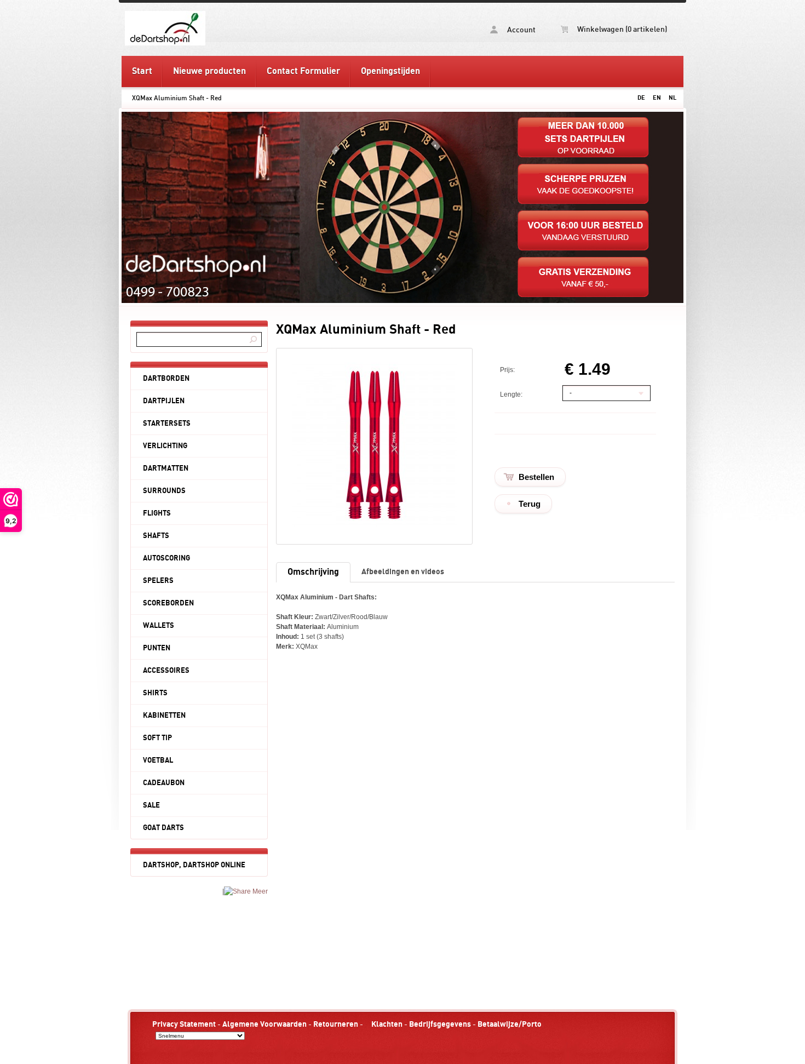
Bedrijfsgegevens (440, 1024)
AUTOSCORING (166, 558)
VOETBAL (158, 760)
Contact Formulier (303, 71)
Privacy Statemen (182, 1024)
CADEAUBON (164, 783)
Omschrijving (313, 572)
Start (142, 71)
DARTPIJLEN (164, 401)
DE (641, 98)
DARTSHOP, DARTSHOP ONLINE (194, 865)
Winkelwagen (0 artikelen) (621, 29)
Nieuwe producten (209, 71)
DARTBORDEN (166, 378)
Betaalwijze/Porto (510, 1024)
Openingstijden (390, 71)
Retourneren (335, 1024)
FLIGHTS (157, 513)
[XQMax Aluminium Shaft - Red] (374, 525)
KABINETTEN (164, 715)
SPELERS (158, 581)
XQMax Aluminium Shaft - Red (177, 98)
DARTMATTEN (165, 468)
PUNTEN (156, 648)
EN (657, 98)
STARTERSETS (167, 423)
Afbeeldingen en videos (402, 572)
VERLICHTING (165, 446)
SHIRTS (155, 693)
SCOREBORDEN (168, 603)
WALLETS (158, 626)
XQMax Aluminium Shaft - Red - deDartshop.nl (262, 28)
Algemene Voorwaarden (264, 1024)
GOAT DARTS (163, 828)
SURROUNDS (164, 491)
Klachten (387, 1024)
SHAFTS (156, 536)
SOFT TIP (157, 738)
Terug (529, 503)
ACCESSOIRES (166, 670)
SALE (151, 805)
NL (672, 98)
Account (520, 30)
